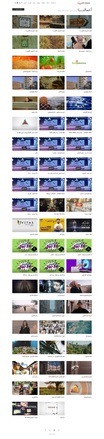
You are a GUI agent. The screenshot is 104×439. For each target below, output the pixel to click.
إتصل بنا (29, 2)
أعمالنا (38, 2)
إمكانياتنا (43, 2)
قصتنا (34, 2)
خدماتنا (48, 2)
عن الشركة (53, 2)
